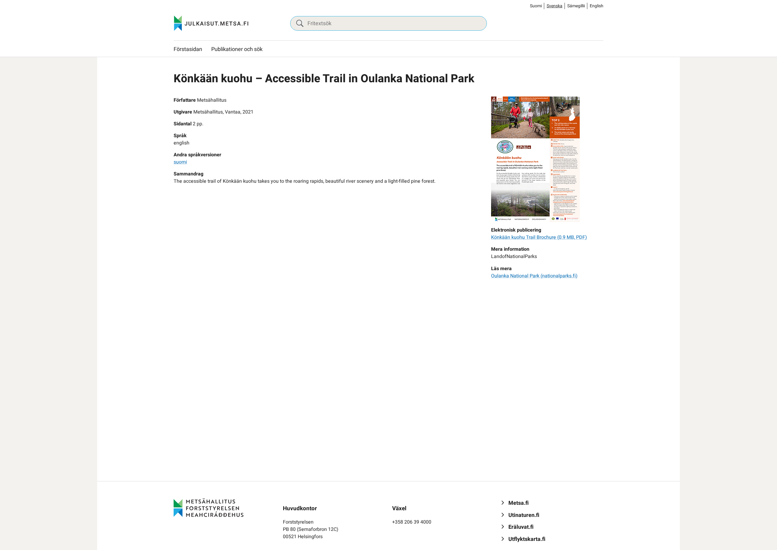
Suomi (536, 6)
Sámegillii (576, 6)
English (596, 6)
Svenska (554, 6)
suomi (180, 162)
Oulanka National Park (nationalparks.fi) (534, 276)
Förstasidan (188, 49)
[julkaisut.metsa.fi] (208, 507)
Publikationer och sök (237, 49)
